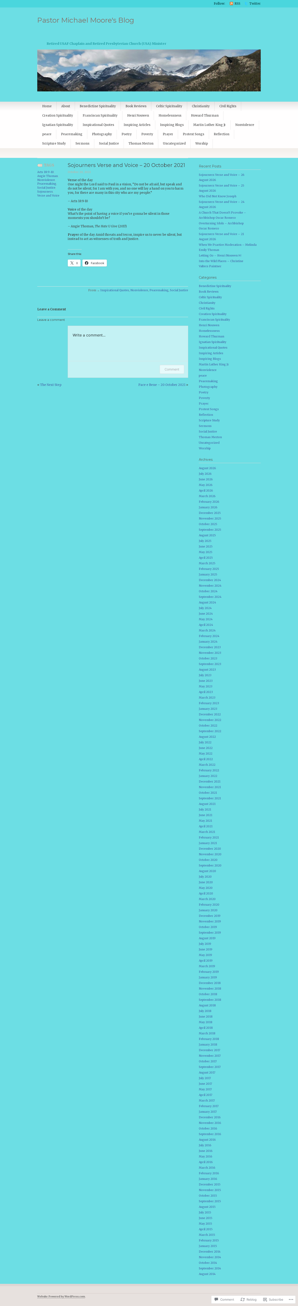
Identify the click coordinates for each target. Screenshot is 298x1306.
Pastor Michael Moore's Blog (85, 20)
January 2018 (208, 1044)
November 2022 (210, 720)
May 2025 (205, 552)
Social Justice (109, 143)
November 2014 (210, 1257)
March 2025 (207, 563)
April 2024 (206, 625)
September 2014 (210, 1268)
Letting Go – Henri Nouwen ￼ (220, 255)
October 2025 (208, 524)
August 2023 (207, 669)
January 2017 (208, 1111)
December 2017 (209, 1050)
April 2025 (206, 557)
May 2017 (205, 1089)
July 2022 (205, 742)
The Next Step (50, 385)
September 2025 (210, 529)
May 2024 (206, 619)
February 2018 (209, 1039)
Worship (201, 143)
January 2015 (208, 1246)
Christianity (201, 106)
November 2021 (210, 787)
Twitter (255, 4)
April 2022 (206, 759)
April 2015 (206, 1229)
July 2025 (205, 541)
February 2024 (209, 636)
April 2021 (206, 826)
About (65, 106)
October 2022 (208, 725)
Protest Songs (193, 134)
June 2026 (206, 479)
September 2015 (210, 1201)
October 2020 (208, 860)
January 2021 (208, 843)
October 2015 (208, 1195)
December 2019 (209, 916)
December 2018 (210, 983)
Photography (102, 134)
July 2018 (205, 1011)
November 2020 (210, 854)
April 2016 (206, 1162)
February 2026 (209, 501)
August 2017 (207, 1072)
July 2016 (205, 1145)
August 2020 (207, 871)
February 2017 (209, 1106)
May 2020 (206, 888)
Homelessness (170, 116)
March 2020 (207, 899)
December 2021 (209, 781)
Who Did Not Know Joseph (217, 196)
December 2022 (210, 714)
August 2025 (207, 535)
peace (46, 134)
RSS (237, 4)
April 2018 (206, 1027)
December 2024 (210, 580)
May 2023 (205, 686)
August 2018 (207, 1005)
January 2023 (208, 708)
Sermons (82, 143)
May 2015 (205, 1223)
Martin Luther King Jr (209, 125)
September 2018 (210, 999)
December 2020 (210, 848)
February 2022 (209, 770)
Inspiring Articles (137, 125)
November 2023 (210, 653)
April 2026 (206, 490)
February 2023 (209, 703)
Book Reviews (135, 106)
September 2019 (210, 932)
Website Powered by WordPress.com (61, 1296)
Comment (172, 369)
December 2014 (209, 1251)
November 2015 (210, 1190)
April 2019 (206, 960)
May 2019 (205, 955)
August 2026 (207, 468)
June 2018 (206, 1016)
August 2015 (207, 1207)
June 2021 (205, 815)
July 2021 (205, 809)
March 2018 (207, 1033)
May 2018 (205, 1022)
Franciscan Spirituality (100, 116)
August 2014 (207, 1274)
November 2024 (210, 585)
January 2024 (208, 641)
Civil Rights (227, 106)
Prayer (168, 134)
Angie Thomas (47, 176)
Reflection (221, 134)
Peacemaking (71, 134)
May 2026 (206, 485)
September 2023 (210, 664)
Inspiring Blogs (172, 125)
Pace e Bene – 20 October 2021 (161, 385)
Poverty (147, 134)
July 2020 (205, 876)
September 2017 (210, 1067)
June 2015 (205, 1218)
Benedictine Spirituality (98, 106)
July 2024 (205, 608)
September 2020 (210, 865)
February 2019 (209, 971)
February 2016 (209, 1173)
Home (47, 106)
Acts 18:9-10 (45, 172)
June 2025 (206, 546)
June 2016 (206, 1151)
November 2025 (210, 518)
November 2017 (210, 1055)
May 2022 (205, 753)
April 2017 (205, 1095)
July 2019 (205, 944)
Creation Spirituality (57, 116)
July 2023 (205, 675)
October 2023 (208, 658)
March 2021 (207, 832)
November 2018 (210, 988)
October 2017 (208, 1061)
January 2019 (208, 977)
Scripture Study (54, 143)
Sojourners (45, 191)
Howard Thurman (205, 116)
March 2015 (207, 1235)
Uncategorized (174, 143)
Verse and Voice (48, 195)
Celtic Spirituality (169, 106)
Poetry (127, 134)
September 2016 (210, 1134)
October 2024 (208, 591)
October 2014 (208, 1262)
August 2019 (207, 938)
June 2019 (205, 949)
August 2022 (207, 736)
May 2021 (205, 820)
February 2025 (209, 569)
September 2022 (210, 731)
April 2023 (206, 692)
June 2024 (206, 613)
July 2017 (205, 1078)
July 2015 (205, 1212)
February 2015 (209, 1240)
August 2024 (207, 602)
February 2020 (209, 904)
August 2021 (207, 804)
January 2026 (208, 507)
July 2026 (205, 473)
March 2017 (207, 1100)
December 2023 (210, 647)
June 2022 (206, 748)
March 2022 (207, 764)
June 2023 (206, 680)
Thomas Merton (141, 143)
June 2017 (205, 1083)
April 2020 (206, 893)
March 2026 (207, 496)
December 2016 (210, 1117)
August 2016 (207, 1139)
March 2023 (207, 697)
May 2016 (205, 1156)
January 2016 (208, 1179)
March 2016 (207, 1167)
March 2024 (207, 630)
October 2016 (208, 1128)
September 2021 (210, 798)
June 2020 (206, 882)
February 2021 (209, 837)
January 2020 (208, 910)
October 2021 (208, 792)
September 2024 (210, 597)
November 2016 (210, 1123)
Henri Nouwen (138, 116)
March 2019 (207, 966)
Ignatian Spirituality (57, 125)
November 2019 (210, 921)
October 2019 (208, 927)
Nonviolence (244, 125)
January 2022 (208, 776)
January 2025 (208, 574)
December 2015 (209, 1184)
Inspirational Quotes (98, 125)
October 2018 (208, 994)
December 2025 (210, 513)
